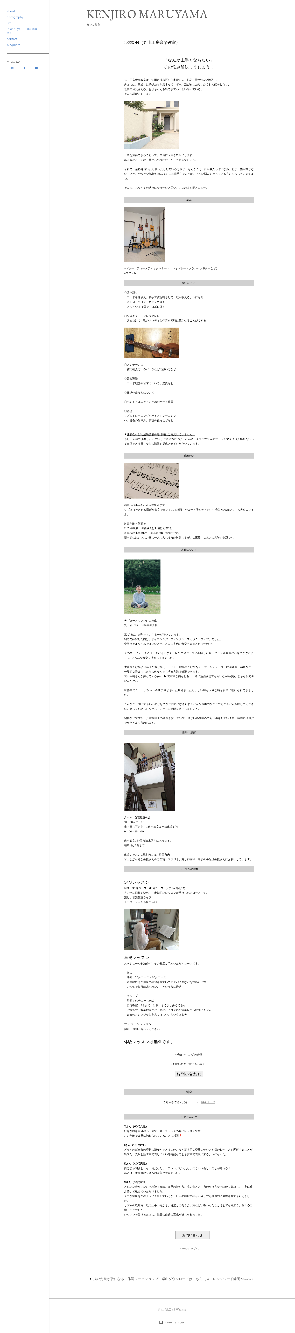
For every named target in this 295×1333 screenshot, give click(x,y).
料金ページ (208, 1102)
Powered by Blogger (175, 1322)
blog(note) (14, 45)
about (11, 11)
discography (15, 17)
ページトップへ (189, 1248)
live (9, 23)
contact (12, 39)
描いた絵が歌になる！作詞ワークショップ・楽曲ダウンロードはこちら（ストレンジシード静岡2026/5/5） (175, 1279)
